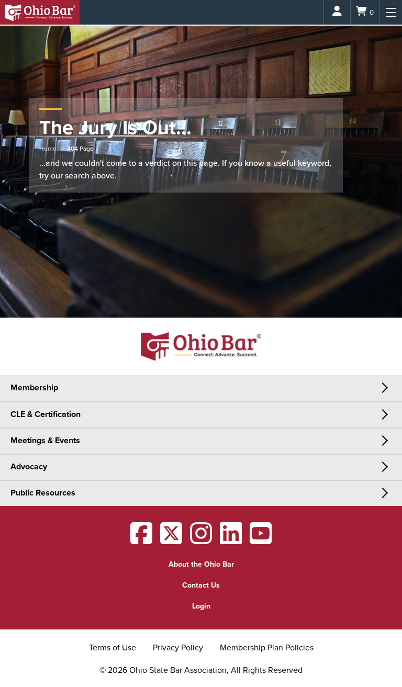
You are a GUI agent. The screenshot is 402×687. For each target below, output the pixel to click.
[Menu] (390, 12)
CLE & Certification (45, 414)
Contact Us (201, 585)
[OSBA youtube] (261, 540)
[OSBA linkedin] (231, 540)
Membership (34, 387)
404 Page (80, 148)
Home (48, 148)
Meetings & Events (45, 440)
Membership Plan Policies (267, 648)
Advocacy (28, 466)
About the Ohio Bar (201, 564)
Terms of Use (112, 648)
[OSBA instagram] (201, 540)
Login (201, 606)
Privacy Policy (178, 648)
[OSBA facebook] (141, 540)
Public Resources (42, 493)
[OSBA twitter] (171, 540)
